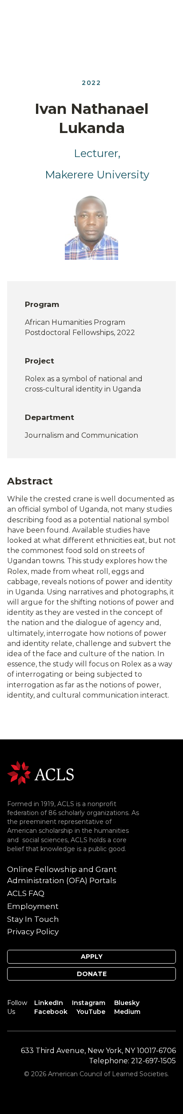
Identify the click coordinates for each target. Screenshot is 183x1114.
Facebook (51, 1012)
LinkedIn (48, 1003)
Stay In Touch (33, 919)
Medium (127, 1012)
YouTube (90, 1012)
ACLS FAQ (25, 893)
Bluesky (126, 1003)
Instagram (88, 1003)
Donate (92, 974)
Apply (92, 957)
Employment (33, 906)
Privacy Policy (33, 931)
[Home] (40, 772)
